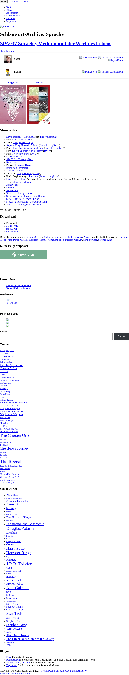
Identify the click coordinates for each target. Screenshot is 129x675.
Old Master (4, 426)
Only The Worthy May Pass (9, 429)
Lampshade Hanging (23, 142)
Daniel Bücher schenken (18, 285)
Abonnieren (12, 12)
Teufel (8, 632)
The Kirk (3, 452)
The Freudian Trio (5, 442)
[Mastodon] (87, 57)
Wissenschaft (11, 642)
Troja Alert (11, 665)
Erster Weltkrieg (14, 156)
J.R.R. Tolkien (19, 563)
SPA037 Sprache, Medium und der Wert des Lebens (55, 43)
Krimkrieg (11, 162)
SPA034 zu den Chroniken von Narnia (25, 196)
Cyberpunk (10, 511)
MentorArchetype (6, 420)
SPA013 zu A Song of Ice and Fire (23, 204)
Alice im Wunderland (14, 498)
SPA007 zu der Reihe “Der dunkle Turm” (27, 201)
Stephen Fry (13, 621)
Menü (3, 1)
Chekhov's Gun (8, 368)
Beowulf (12, 504)
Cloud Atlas (30, 136)
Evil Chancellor (5, 383)
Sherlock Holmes (14, 606)
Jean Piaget (11, 184)
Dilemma (10, 187)
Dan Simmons (11, 514)
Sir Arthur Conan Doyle (15, 610)
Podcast (87, 237)
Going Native (5, 394)
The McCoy (4, 455)
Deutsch (38, 82)
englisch (54, 145)
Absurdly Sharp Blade (7, 351)
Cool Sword (4, 372)
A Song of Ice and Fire (17, 501)
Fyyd (8, 657)
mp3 (12, 226)
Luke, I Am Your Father (11, 411)
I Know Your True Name (13, 402)
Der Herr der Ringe (18, 517)
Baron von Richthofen (17, 167)
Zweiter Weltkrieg (15, 170)
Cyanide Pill (4, 374)
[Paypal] (115, 60)
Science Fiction (13, 604)
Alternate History (7, 356)
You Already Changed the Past (9, 483)
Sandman (12, 598)
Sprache (93, 239)
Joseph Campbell (13, 571)
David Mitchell (13, 136)
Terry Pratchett (14, 628)
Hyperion (9, 557)
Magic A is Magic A (11, 414)
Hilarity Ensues (6, 400)
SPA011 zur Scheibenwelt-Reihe (22, 199)
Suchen (3, 331)
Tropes (2, 472)
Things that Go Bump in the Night (11, 466)
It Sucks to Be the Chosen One (10, 406)
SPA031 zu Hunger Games (19, 193)
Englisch (12, 82)
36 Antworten (7, 51)
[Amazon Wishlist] (110, 57)
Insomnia (33, 176)
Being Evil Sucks (5, 359)
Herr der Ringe (18, 553)
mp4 (12, 228)
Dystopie (9, 536)
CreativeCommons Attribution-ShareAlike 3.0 (64, 670)
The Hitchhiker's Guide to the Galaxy (30, 639)
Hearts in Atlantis (29, 145)
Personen (10, 18)
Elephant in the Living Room (9, 380)
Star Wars (12, 617)
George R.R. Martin (13, 542)
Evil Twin (3, 386)
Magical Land (5, 418)
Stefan (47, 237)
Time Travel (5, 468)
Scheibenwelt (11, 601)
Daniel (56, 237)
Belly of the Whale (6, 362)
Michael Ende (14, 580)
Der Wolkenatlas (48, 136)
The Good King (6, 445)
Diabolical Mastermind (7, 377)
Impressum (11, 21)
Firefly (8, 539)
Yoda (8, 644)
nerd (85, 239)
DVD (28, 139)
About (9, 10)
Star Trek (14, 613)
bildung (123, 237)
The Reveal (10, 461)
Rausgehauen (13, 659)
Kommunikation (56, 239)
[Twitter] (89, 71)
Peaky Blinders (24, 173)
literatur (69, 239)
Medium (78, 239)
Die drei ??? (11, 520)
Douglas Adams (20, 528)
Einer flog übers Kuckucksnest (28, 148)
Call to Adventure (11, 365)
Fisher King (5, 391)
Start (8, 7)
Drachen (11, 532)
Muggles (4, 423)
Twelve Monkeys (20, 153)
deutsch (43, 145)
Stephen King (13, 145)
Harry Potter (16, 548)
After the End (4, 353)
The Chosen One (14, 435)
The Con (3, 439)
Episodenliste (13, 15)
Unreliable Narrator (9, 474)
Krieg (8, 573)
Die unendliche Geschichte (25, 524)
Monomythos (14, 583)
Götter (10, 544)
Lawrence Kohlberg (16, 179)
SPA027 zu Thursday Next (19, 159)
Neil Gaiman (17, 587)
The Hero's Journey (14, 448)
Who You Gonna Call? (9, 477)
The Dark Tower (17, 635)
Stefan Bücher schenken (18, 288)
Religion (10, 595)
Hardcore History (24, 165)
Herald (2, 397)
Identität (11, 559)
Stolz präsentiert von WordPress (16, 673)
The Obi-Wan (4, 458)
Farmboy (4, 388)
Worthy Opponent (7, 480)
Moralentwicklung (22, 182)
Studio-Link (12, 190)
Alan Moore (13, 495)
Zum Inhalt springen (18, 1)
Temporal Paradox (9, 431)
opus (12, 231)
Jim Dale (9, 568)
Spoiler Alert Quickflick (18, 662)
